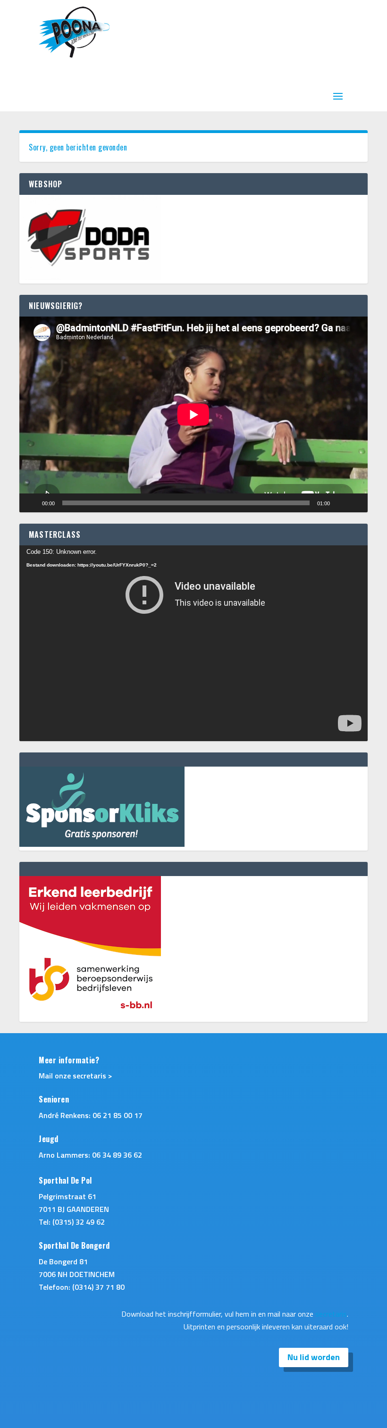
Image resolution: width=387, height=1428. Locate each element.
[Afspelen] (31, 503)
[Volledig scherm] (355, 503)
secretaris (331, 1313)
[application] (193, 414)
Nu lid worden (313, 1357)
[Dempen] (340, 503)
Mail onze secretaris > (75, 1075)
